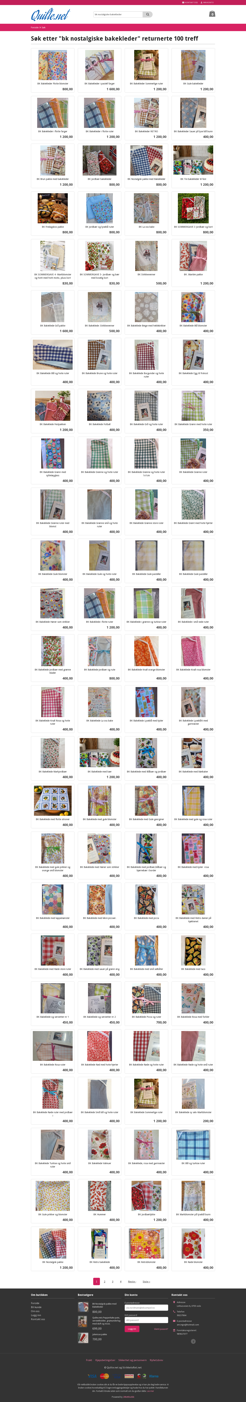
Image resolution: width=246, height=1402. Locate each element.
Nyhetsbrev (156, 1360)
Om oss (35, 1311)
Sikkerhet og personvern (132, 1360)
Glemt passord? (161, 1329)
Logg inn (36, 1315)
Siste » (146, 1281)
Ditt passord (131, 1315)
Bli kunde (36, 1307)
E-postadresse (132, 1302)
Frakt (89, 1360)
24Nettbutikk (128, 1396)
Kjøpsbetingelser (105, 1360)
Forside (35, 27)
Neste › (132, 1281)
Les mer (150, 1391)
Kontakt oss (38, 1319)
